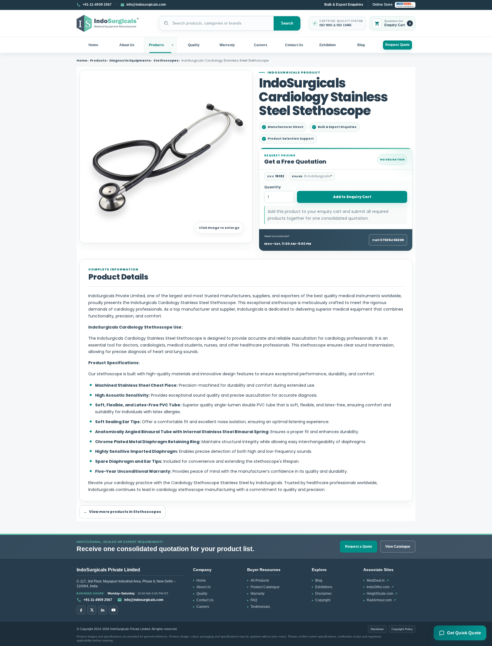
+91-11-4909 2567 (97, 600)
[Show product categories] (173, 45)
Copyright (322, 600)
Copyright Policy (402, 629)
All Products (260, 580)
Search (287, 23)
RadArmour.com (381, 600)
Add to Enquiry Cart (352, 196)
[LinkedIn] (102, 610)
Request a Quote (358, 547)
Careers (260, 45)
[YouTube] (113, 610)
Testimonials (260, 606)
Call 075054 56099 (388, 240)
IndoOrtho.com (380, 587)
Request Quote (397, 45)
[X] (91, 610)
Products (156, 45)
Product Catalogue (265, 587)
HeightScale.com (382, 593)
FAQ (254, 600)
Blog (361, 45)
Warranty (227, 45)
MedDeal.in (378, 580)
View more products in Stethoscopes (122, 511)
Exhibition (327, 45)
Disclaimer (323, 593)
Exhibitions (323, 587)
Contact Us (294, 45)
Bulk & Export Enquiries (343, 4)
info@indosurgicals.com (143, 600)
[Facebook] (81, 610)
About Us (127, 45)
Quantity (272, 187)
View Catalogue (397, 547)
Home (93, 45)
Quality (193, 45)
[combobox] (216, 23)
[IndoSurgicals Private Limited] (108, 23)
